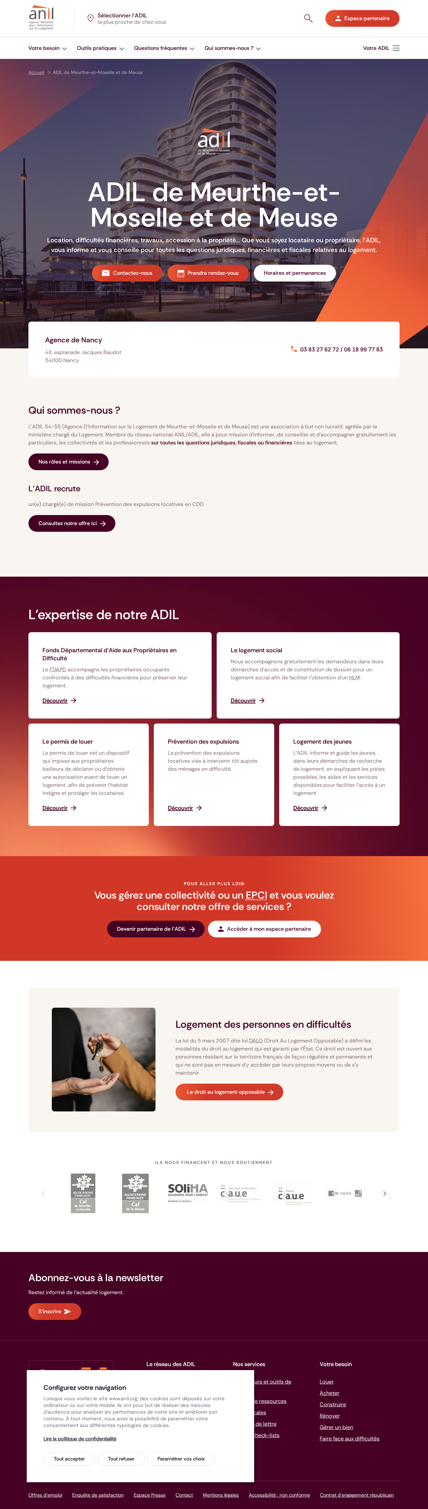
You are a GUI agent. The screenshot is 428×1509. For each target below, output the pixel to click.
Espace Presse (150, 1495)
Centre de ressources (260, 1401)
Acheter (329, 1393)
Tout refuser (121, 1458)
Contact (184, 1495)
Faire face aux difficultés (350, 1438)
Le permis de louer (67, 742)
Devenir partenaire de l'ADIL (151, 928)
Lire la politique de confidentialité (79, 1438)
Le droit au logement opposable (225, 1091)
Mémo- (256, 1435)
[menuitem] (47, 48)
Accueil (36, 72)
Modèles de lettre (255, 1423)
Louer (327, 1381)
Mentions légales (221, 1495)
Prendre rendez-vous (213, 272)
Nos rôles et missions (64, 461)
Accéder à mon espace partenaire (269, 928)
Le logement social (256, 650)
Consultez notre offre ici (67, 523)
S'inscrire (49, 1311)
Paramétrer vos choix (181, 1458)
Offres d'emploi (45, 1495)
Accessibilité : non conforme (279, 1495)
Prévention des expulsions (203, 742)
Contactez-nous (132, 272)
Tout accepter (69, 1458)
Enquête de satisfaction (98, 1495)
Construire (333, 1404)
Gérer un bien (336, 1427)
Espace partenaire (367, 18)
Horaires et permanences (295, 272)
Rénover (330, 1415)
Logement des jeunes (322, 742)
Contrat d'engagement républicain (357, 1495)
